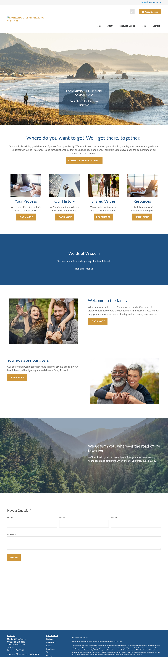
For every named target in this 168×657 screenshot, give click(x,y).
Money (49, 655)
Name (10, 517)
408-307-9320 (20, 639)
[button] (99, 25)
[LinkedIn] (132, 11)
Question (11, 534)
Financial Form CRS (81, 637)
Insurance (50, 649)
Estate (49, 645)
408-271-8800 (19, 641)
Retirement (51, 639)
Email (62, 517)
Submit (14, 557)
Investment (51, 642)
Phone (114, 517)
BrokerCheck (118, 641)
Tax (47, 652)
